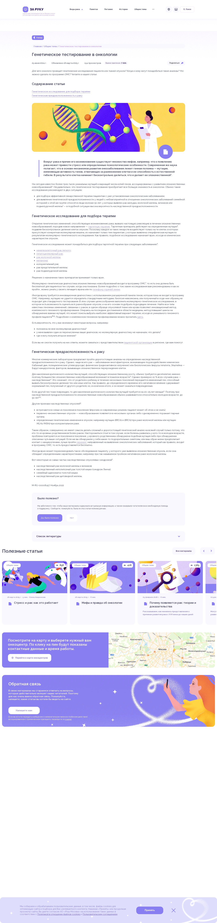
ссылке (68, 719)
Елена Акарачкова (37, 597)
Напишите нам (24, 710)
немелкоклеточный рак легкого (53, 250)
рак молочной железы (48, 257)
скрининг (81, 442)
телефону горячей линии (106, 289)
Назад (39, 37)
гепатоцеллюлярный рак (49, 253)
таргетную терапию (99, 226)
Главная (38, 46)
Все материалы (184, 551)
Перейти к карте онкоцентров (31, 658)
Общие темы (50, 46)
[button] (204, 550)
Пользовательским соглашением (100, 914)
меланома (42, 260)
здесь (140, 317)
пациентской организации (138, 342)
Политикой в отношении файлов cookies (58, 914)
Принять (150, 910)
